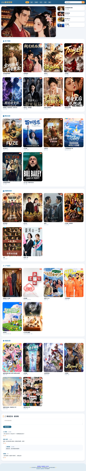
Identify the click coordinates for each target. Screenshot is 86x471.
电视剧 (36, 2)
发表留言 (7, 426)
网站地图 (43, 466)
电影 (31, 2)
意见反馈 (38, 468)
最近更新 (39, 466)
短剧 (49, 2)
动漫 (45, 2)
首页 (27, 2)
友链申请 (42, 468)
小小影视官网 (6, 2)
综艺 (41, 2)
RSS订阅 (47, 466)
